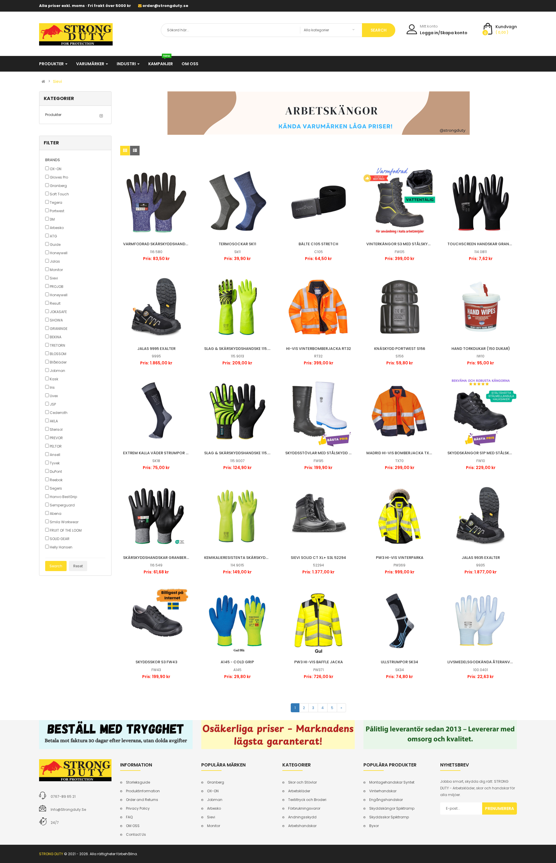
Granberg (58, 185)
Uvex (53, 395)
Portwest (56, 210)
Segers (55, 488)
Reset (78, 566)
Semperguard (62, 505)
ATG (53, 236)
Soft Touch (59, 194)
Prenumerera (499, 808)
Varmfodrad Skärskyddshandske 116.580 (164, 244)
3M (52, 219)
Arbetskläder (299, 790)
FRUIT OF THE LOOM (65, 530)
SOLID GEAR (59, 538)
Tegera (55, 202)
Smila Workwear (63, 521)
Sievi (57, 81)
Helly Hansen (60, 547)
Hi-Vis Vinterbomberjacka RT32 (318, 348)
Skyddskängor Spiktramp (391, 808)
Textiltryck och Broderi (307, 799)
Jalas (54, 261)
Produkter (53, 114)
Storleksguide (138, 782)
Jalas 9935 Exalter (481, 557)
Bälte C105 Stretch (318, 244)
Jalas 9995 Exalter (156, 348)
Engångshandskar (386, 799)
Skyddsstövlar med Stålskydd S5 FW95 (325, 453)
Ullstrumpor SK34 (399, 662)
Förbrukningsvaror (304, 808)
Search (56, 566)
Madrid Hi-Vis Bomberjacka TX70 (400, 453)
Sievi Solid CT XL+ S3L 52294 (318, 557)
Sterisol (56, 429)
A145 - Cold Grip (237, 662)
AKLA (53, 421)
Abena (55, 513)
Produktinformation (143, 790)
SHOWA (56, 320)
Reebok (56, 479)
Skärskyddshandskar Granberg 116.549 (163, 557)
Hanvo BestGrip (63, 496)
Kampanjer (160, 64)
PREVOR (56, 437)
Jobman (57, 370)
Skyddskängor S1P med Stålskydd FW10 (487, 453)
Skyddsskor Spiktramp (389, 817)
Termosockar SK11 (237, 244)
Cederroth (58, 412)
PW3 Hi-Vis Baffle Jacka (318, 662)
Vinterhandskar (382, 790)
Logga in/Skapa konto (443, 33)
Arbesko (56, 227)
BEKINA (55, 337)
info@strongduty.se (68, 809)
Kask (53, 379)
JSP (52, 404)
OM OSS (133, 825)
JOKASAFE (58, 311)
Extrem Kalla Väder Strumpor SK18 (158, 453)
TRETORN (57, 345)
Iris (52, 387)
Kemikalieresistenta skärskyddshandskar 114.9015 (255, 557)
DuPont (55, 471)
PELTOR (55, 446)
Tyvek (54, 463)
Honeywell (58, 252)
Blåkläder (58, 362)
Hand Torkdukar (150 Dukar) (480, 348)
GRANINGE (58, 328)
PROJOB (56, 286)
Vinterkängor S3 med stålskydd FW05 (405, 244)
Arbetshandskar (302, 825)
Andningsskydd (302, 817)
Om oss (190, 64)
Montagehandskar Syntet (391, 782)
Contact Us (136, 834)
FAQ (129, 817)
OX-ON (55, 168)
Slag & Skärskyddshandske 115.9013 (240, 348)
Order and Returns (142, 799)
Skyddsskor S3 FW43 (156, 662)
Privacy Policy (138, 808)
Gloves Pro (58, 177)
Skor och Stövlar (302, 782)
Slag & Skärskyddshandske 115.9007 (240, 453)
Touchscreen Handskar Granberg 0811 (487, 244)
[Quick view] (156, 202)
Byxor (374, 825)
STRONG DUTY (51, 853)
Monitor (56, 269)
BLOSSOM (57, 353)
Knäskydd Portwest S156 (399, 348)
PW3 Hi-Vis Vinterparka (399, 557)
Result (55, 303)
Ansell (54, 454)
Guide (55, 244)
